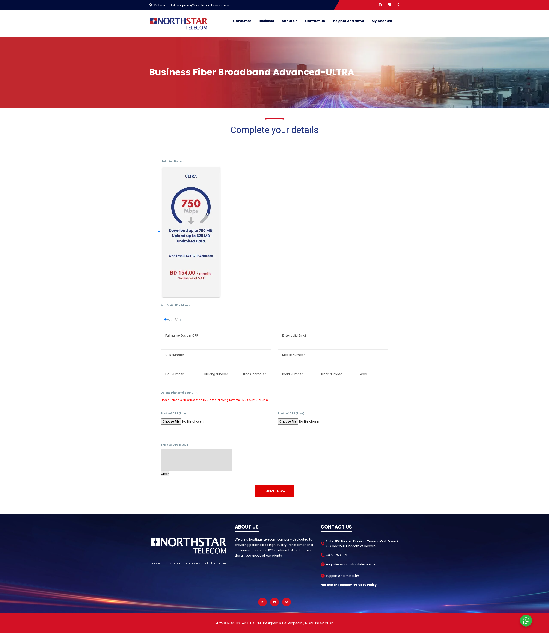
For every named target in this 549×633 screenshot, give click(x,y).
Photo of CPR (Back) (291, 413)
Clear (165, 474)
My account (382, 20)
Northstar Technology (204, 563)
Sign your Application (174, 444)
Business (266, 20)
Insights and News (348, 20)
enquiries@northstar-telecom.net (204, 5)
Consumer (242, 20)
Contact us (315, 20)
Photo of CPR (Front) (174, 413)
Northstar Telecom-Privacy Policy (349, 585)
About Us (289, 20)
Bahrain (160, 5)
